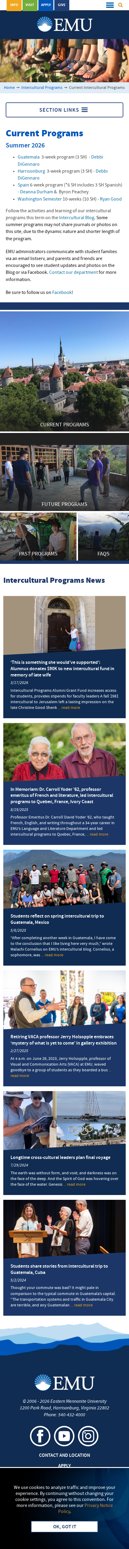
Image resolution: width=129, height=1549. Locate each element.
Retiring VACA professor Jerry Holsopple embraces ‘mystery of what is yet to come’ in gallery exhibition (63, 1040)
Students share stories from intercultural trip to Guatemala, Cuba (59, 1269)
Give (62, 5)
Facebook (62, 292)
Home (9, 88)
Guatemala (29, 157)
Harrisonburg (31, 171)
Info (14, 5)
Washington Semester (40, 199)
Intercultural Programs (41, 88)
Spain (23, 185)
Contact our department (73, 272)
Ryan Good (111, 199)
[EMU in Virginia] (64, 18)
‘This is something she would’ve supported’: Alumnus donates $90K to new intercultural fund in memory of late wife (62, 669)
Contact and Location (64, 1455)
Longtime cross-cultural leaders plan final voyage (60, 1157)
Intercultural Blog (76, 218)
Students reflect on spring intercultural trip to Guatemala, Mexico (57, 919)
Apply (46, 5)
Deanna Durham (36, 192)
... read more (69, 708)
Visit (30, 5)
